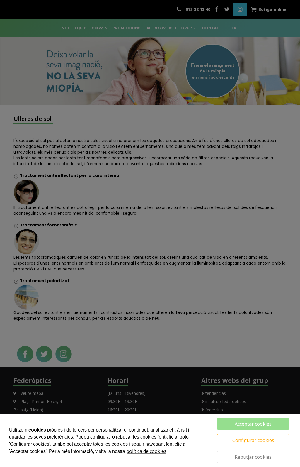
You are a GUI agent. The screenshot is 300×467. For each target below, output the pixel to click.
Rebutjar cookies (253, 457)
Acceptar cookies (253, 424)
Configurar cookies (253, 440)
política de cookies (146, 451)
